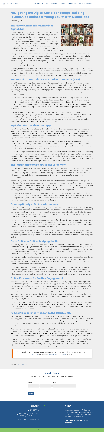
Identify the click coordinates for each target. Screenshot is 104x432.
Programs (45, 4)
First (29, 389)
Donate (54, 4)
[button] (40, 4)
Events (61, 4)
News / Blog (22, 364)
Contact (89, 4)
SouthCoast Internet (61, 430)
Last (41, 389)
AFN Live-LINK (72, 4)
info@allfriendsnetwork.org (57, 354)
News (81, 4)
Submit (31, 393)
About (36, 4)
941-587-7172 (34, 410)
